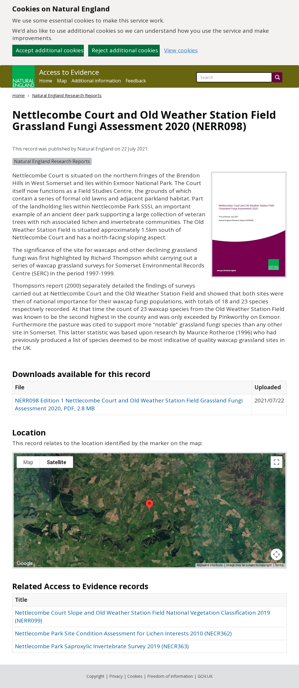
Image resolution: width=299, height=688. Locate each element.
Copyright (95, 676)
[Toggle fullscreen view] (276, 462)
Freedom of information (170, 676)
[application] (149, 510)
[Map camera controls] (276, 554)
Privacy (116, 676)
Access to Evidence (69, 72)
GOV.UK (205, 676)
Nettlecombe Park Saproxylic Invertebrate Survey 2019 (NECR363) (102, 646)
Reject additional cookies (125, 50)
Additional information (96, 80)
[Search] (277, 77)
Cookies (134, 676)
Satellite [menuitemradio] (56, 462)
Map (62, 80)
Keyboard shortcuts (210, 565)
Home (45, 80)
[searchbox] (234, 77)
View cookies (181, 50)
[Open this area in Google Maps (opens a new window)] (24, 563)
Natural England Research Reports (67, 95)
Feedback (136, 80)
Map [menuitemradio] (28, 462)
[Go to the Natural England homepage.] (23, 76)
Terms (279, 565)
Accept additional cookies (50, 50)
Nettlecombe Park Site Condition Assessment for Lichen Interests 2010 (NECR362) (123, 633)
